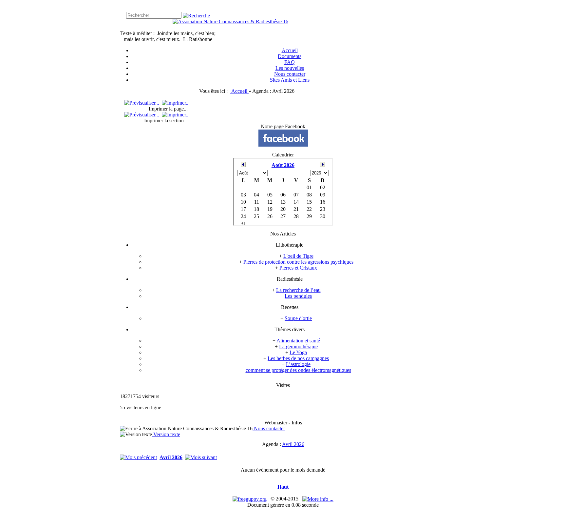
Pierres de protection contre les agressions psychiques (298, 262)
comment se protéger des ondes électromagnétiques (298, 370)
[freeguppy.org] (250, 498)
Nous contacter (269, 428)
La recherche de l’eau (298, 290)
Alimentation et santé (298, 340)
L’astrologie (298, 364)
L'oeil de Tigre (298, 256)
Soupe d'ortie (298, 318)
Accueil (240, 91)
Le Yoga (298, 352)
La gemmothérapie (298, 346)
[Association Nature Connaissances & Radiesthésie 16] (230, 21)
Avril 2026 (293, 444)
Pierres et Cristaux (298, 268)
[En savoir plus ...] (318, 498)
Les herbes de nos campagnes (298, 358)
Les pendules (298, 296)
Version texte (166, 434)
